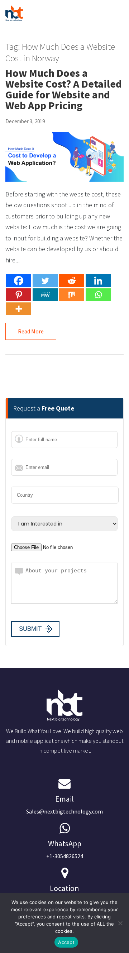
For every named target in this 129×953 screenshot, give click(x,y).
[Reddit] (71, 280)
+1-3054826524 (64, 849)
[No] (120, 923)
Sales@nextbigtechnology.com (64, 804)
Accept (66, 942)
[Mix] (71, 294)
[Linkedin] (98, 280)
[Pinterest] (18, 294)
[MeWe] (45, 294)
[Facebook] (18, 280)
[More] (18, 308)
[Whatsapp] (98, 294)
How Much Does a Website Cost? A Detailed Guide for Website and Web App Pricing (63, 89)
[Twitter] (45, 280)
